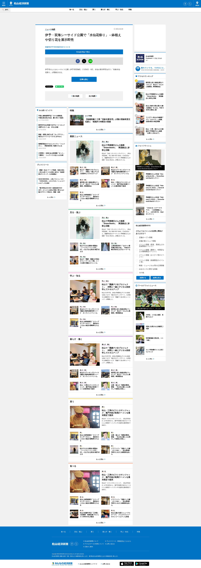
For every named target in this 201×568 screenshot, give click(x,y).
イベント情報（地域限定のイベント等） (151, 261)
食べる (71, 9)
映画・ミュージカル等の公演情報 (151, 265)
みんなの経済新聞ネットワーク (62, 563)
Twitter (190, 4)
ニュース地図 (50, 29)
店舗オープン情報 (145, 237)
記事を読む (84, 79)
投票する (143, 278)
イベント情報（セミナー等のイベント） (151, 256)
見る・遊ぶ (83, 9)
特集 (130, 9)
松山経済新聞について (91, 541)
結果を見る (157, 278)
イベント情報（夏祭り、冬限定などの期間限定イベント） (151, 250)
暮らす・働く (105, 9)
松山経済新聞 (19, 4)
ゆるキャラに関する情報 (148, 269)
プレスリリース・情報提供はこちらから (118, 541)
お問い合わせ (110, 544)
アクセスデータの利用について (94, 544)
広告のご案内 (89, 546)
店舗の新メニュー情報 (147, 241)
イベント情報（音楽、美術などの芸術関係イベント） (151, 245)
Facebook (185, 4)
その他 (141, 273)
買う (94, 9)
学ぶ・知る (119, 9)
